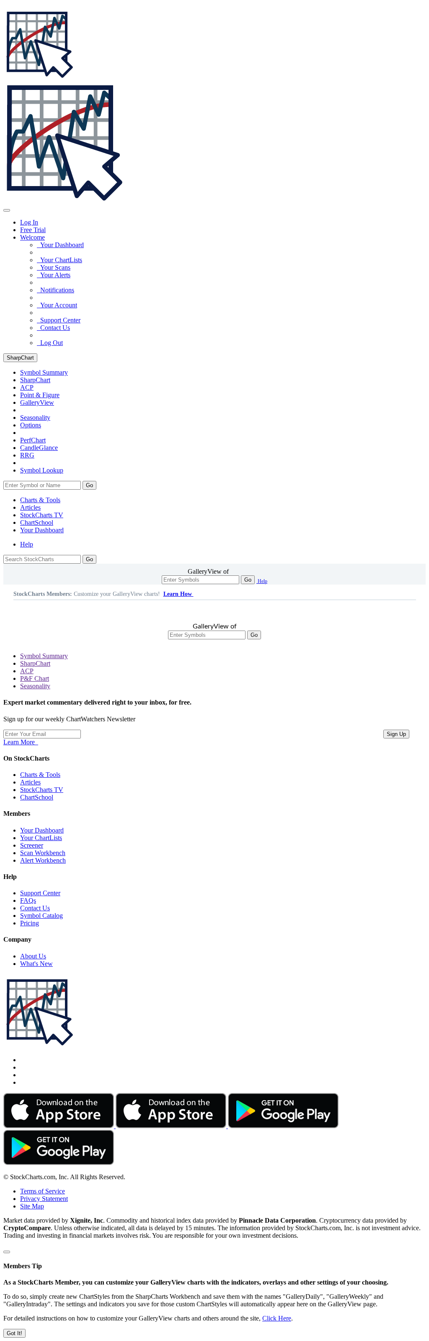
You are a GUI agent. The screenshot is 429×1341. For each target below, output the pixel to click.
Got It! (14, 1333)
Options (30, 425)
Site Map (32, 1206)
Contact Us (53, 327)
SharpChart (20, 358)
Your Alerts (53, 274)
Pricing (29, 923)
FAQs (28, 900)
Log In (29, 222)
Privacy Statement (44, 1198)
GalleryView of (208, 571)
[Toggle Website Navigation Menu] (6, 210)
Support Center (58, 320)
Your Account (57, 305)
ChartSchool (36, 522)
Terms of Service (42, 1191)
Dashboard (42, 530)
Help (26, 544)
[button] (32, 237)
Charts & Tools (40, 499)
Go (89, 485)
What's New (36, 963)
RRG (27, 455)
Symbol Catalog (41, 915)
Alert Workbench (43, 860)
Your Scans (53, 267)
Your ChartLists (59, 259)
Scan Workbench (42, 852)
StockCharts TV (41, 515)
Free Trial (33, 229)
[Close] (6, 1252)
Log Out (50, 342)
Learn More (20, 742)
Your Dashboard (60, 244)
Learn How (178, 594)
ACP (27, 670)
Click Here (276, 1318)
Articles (30, 507)
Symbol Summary (44, 655)
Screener (31, 845)
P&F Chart (34, 678)
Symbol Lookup (41, 470)
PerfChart (33, 440)
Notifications (55, 290)
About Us (33, 956)
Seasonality (35, 417)
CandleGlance (39, 447)
